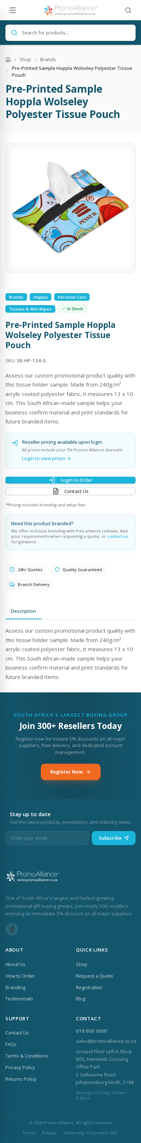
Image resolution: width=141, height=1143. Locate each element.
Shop (25, 59)
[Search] (128, 10)
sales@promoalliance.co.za (106, 1041)
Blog (80, 998)
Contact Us (76, 491)
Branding (15, 987)
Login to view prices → (46, 458)
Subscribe (110, 838)
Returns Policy (21, 1079)
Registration (89, 987)
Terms (28, 1132)
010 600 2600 (91, 1031)
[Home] (8, 59)
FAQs (11, 1044)
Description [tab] (23, 611)
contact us (117, 536)
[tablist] (70, 611)
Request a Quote (94, 976)
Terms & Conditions (26, 1056)
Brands (48, 59)
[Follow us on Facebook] (11, 929)
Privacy (49, 1132)
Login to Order (77, 480)
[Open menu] (12, 10)
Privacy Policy (20, 1067)
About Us (15, 964)
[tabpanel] (70, 654)
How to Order (20, 976)
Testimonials (19, 998)
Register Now (66, 771)
